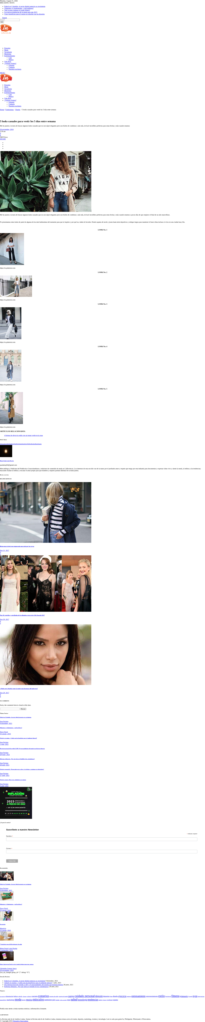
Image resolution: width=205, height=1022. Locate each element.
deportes (106, 996)
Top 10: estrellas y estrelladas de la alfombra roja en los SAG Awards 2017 (22, 615)
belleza (16, 996)
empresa (129, 996)
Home (2, 110)
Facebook (168, 996)
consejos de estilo (53, 996)
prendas (57, 1000)
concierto (34, 996)
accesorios (2, 996)
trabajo (101, 1000)
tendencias (93, 999)
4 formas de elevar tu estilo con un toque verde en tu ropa (23, 435)
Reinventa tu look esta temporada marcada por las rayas (17, 546)
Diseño (17, 110)
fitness (175, 996)
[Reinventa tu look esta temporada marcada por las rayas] (45, 542)
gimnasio (184, 996)
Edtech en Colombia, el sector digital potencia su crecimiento (24, 6)
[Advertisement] (39, 40)
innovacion (201, 996)
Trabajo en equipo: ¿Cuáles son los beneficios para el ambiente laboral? (18, 738)
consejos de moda (63, 996)
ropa (68, 1000)
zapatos (115, 1000)
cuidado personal (85, 996)
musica (29, 999)
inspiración (25, 444)
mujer (24, 1000)
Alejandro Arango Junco (8, 968)
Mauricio (3, 928)
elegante (3, 444)
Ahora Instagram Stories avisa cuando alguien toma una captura (17, 964)
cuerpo (71, 996)
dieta (111, 996)
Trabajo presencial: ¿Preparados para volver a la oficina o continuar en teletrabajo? (22, 769)
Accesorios (2, 924)
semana (39, 444)
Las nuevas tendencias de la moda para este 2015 (20, 12)
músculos (38, 999)
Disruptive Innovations (20, 1021)
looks (31, 444)
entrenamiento (138, 996)
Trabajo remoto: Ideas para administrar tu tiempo (13, 779)
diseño (115, 996)
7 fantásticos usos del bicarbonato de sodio (11, 944)
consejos (43, 996)
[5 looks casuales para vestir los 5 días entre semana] (6, 456)
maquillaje (3, 1000)
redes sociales (63, 1000)
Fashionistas (9, 110)
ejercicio (122, 996)
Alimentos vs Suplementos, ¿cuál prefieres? (19, 8)
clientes (24, 996)
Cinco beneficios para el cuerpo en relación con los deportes (24, 14)
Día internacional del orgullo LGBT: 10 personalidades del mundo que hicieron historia (22, 748)
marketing (10, 1000)
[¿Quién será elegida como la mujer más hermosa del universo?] (45, 684)
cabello (20, 996)
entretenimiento (152, 996)
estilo (7, 444)
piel (53, 1000)
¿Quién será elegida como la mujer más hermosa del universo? (19, 688)
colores (29, 996)
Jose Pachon (4, 721)
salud (74, 999)
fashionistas (18, 444)
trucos (105, 1000)
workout (110, 1000)
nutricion (48, 1000)
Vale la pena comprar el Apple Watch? (17, 10)
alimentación (9, 996)
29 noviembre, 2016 (7, 129)
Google (190, 996)
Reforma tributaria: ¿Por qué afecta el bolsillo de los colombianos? (17, 759)
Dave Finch (4, 732)
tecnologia (82, 999)
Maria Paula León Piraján (7, 460)
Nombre (9, 836)
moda (35, 444)
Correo (9, 848)
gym (195, 996)
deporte (99, 996)
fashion (11, 444)
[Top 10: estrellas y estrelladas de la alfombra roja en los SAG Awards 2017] (45, 611)
